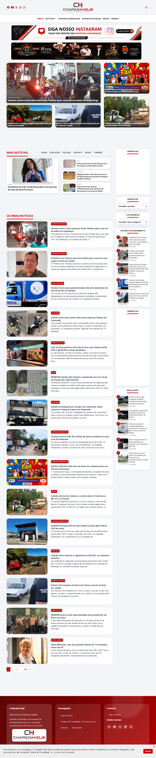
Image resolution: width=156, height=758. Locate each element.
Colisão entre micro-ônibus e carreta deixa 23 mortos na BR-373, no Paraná (78, 497)
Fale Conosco (115, 715)
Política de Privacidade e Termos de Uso (78, 721)
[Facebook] (125, 727)
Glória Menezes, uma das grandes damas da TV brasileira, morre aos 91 (79, 646)
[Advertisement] (76, 138)
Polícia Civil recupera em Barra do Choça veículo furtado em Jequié (78, 586)
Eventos (64, 728)
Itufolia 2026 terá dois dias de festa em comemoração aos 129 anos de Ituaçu (79, 467)
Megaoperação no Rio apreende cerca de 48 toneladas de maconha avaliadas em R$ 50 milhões (92, 176)
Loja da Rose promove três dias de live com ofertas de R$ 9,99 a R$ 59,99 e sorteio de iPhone (79, 348)
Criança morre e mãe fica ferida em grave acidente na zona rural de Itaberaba (80, 437)
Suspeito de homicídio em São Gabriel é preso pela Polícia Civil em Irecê (79, 527)
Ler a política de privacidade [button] (62, 752)
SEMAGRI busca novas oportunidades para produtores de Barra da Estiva (79, 616)
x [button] (154, 746)
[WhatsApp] (131, 727)
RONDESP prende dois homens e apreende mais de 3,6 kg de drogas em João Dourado (79, 378)
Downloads (77, 728)
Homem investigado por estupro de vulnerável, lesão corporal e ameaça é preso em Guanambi (76, 408)
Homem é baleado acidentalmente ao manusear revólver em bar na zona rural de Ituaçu (138, 428)
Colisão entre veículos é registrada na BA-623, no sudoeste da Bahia (80, 556)
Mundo (115, 18)
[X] (120, 727)
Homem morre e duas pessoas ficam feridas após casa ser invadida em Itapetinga (79, 229)
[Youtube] (114, 727)
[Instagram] (109, 727)
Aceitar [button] (148, 751)
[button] (14, 83)
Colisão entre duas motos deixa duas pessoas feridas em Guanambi (79, 319)
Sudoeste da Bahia (91, 18)
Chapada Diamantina (69, 18)
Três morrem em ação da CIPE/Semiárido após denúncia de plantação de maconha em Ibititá (90, 189)
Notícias (50, 18)
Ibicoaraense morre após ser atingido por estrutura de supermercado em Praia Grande (138, 457)
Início (40, 18)
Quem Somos (67, 715)
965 (25, 669)
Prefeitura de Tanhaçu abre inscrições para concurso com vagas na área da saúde (79, 259)
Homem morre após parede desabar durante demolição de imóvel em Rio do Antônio (79, 289)
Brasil (106, 18)
